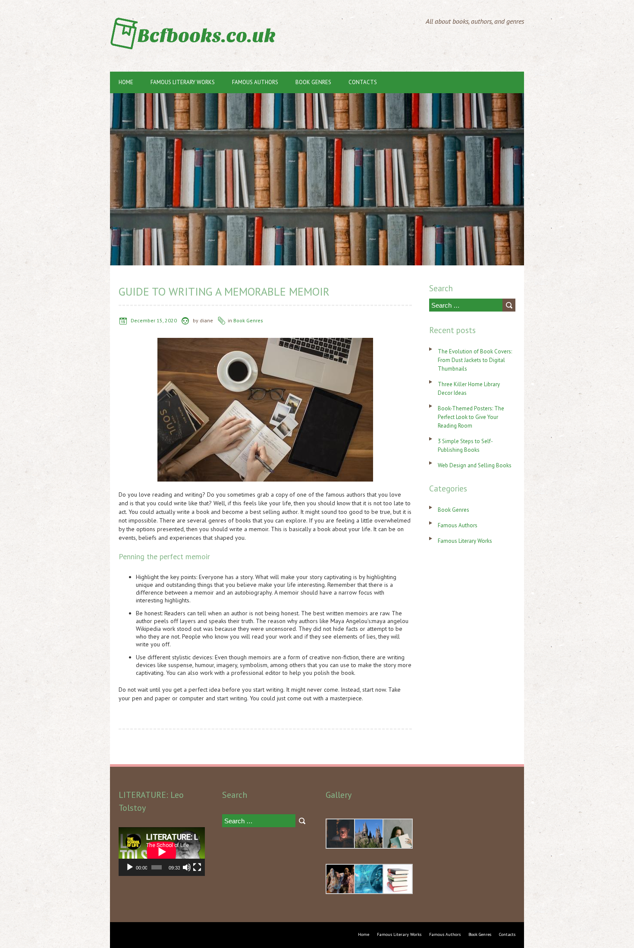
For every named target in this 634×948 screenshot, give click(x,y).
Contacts (362, 82)
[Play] (130, 867)
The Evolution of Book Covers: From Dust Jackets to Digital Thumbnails (475, 360)
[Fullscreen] (197, 867)
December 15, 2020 (154, 320)
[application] (162, 851)
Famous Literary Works (183, 82)
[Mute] (186, 867)
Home (126, 82)
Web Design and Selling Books (475, 465)
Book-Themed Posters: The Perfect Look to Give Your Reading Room (471, 417)
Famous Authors (255, 82)
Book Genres (313, 82)
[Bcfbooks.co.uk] (196, 21)
